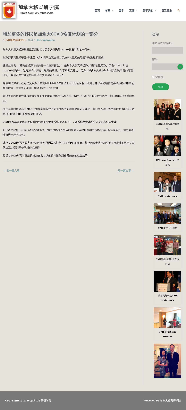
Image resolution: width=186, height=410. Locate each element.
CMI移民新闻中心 (15, 40)
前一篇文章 (11, 170)
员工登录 (166, 10)
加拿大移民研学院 (38, 7)
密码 (154, 59)
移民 (107, 10)
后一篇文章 (126, 170)
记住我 (159, 76)
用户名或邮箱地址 (162, 43)
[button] (178, 10)
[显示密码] (180, 67)
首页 (97, 10)
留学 (121, 10)
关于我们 (148, 10)
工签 (131, 10)
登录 (160, 86)
